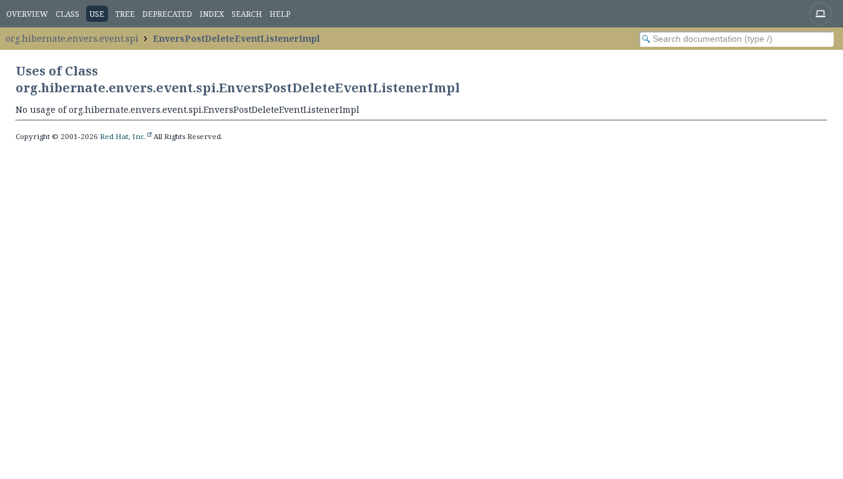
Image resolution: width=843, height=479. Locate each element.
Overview (27, 14)
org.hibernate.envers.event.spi (72, 38)
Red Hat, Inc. (123, 136)
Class (67, 14)
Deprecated (167, 14)
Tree (125, 14)
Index (212, 14)
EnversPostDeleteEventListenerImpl (236, 38)
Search (246, 14)
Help (280, 14)
